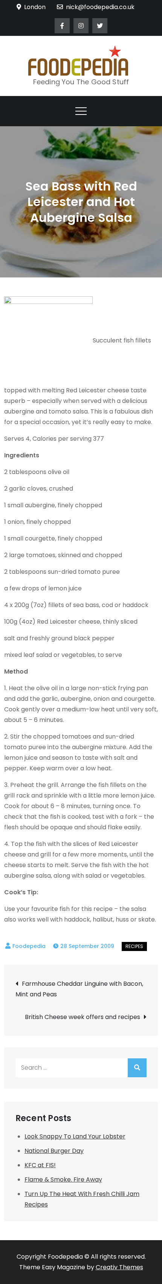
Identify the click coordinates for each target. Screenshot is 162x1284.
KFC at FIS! (40, 1165)
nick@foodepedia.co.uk (100, 7)
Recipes (134, 946)
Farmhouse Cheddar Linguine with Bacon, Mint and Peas (79, 989)
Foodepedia (29, 946)
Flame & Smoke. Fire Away (63, 1179)
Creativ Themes (119, 1267)
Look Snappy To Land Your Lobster (74, 1136)
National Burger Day (54, 1150)
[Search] (137, 1067)
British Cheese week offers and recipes (82, 1017)
